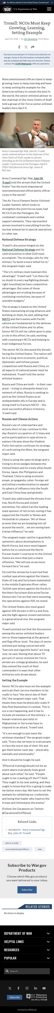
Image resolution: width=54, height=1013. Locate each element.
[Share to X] (26, 48)
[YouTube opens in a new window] (44, 988)
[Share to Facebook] (19, 48)
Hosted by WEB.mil (27, 1009)
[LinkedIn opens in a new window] (35, 988)
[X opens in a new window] (10, 988)
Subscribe (27, 889)
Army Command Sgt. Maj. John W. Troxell (27, 831)
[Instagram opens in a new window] (27, 988)
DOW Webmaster (23, 63)
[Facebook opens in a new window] (18, 988)
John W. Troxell (12, 843)
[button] (49, 9)
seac (40, 849)
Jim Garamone (30, 39)
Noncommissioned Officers (17, 849)
